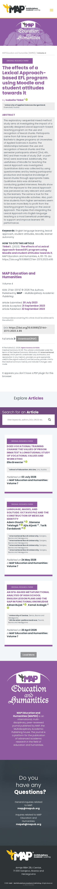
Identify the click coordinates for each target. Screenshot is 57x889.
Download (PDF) (27, 338)
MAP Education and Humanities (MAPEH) (19, 53)
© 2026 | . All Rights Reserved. (29, 883)
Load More (29, 654)
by (28, 885)
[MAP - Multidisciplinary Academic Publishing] (28, 856)
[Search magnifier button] (49, 419)
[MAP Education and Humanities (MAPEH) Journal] (28, 30)
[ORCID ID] (26, 99)
